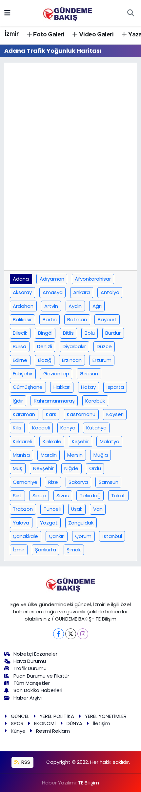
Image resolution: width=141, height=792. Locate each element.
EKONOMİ (45, 723)
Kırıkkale (52, 441)
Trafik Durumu (30, 668)
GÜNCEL (20, 716)
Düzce (104, 346)
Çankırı (57, 536)
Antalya (110, 292)
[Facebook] (58, 633)
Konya (67, 427)
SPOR (17, 723)
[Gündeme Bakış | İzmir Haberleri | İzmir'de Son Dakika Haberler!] (67, 12)
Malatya (109, 441)
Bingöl (45, 332)
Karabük (95, 400)
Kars (51, 414)
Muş (17, 468)
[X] (70, 633)
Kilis (17, 427)
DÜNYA (74, 723)
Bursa (19, 346)
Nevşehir (43, 468)
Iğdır (18, 400)
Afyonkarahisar (93, 278)
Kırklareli (22, 441)
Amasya (53, 292)
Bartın (50, 319)
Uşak (76, 508)
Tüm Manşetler (31, 683)
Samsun (108, 482)
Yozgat (49, 522)
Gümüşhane (28, 387)
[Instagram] (82, 633)
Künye (18, 730)
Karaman (24, 414)
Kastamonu (81, 414)
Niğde (71, 468)
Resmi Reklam (53, 730)
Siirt (17, 495)
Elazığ (44, 360)
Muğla (100, 454)
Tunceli (52, 508)
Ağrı (97, 306)
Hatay (88, 387)
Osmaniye (25, 482)
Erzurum (101, 360)
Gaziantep (56, 373)
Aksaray (22, 292)
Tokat (118, 495)
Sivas (62, 495)
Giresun (89, 373)
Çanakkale (25, 536)
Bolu (90, 332)
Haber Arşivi (27, 697)
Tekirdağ (90, 495)
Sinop (39, 495)
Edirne (20, 360)
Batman (77, 319)
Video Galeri (96, 35)
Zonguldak (80, 522)
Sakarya (78, 482)
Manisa (21, 454)
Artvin (51, 306)
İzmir (12, 34)
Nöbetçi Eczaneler (35, 653)
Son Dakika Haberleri (37, 690)
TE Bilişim (88, 782)
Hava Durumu (29, 661)
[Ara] (130, 13)
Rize (53, 482)
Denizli (44, 346)
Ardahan (23, 306)
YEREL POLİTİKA (57, 716)
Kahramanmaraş (54, 400)
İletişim (101, 723)
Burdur (113, 332)
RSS (25, 762)
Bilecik (20, 332)
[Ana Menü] (7, 13)
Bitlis (68, 332)
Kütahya (96, 427)
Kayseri (115, 414)
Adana (21, 278)
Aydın (75, 306)
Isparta (115, 387)
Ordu (95, 468)
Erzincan (72, 360)
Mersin (75, 454)
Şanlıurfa (45, 549)
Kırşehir (80, 441)
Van (98, 508)
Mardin (49, 454)
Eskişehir (22, 373)
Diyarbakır (74, 346)
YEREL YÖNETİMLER (106, 716)
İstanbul (112, 536)
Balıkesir (22, 319)
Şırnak (74, 549)
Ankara (81, 292)
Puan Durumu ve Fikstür (41, 675)
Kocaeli (41, 427)
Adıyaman (52, 278)
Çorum (83, 536)
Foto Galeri (48, 35)
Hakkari (61, 387)
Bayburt (107, 319)
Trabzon (23, 508)
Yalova (21, 522)
